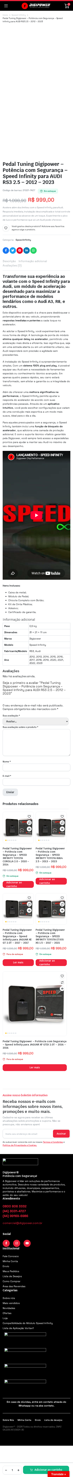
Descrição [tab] (9, 261)
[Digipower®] (36, 6)
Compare (29, 822)
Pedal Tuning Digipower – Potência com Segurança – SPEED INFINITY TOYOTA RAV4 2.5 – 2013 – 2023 (50, 855)
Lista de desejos (53, 1420)
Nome (7, 761)
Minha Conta (10, 1261)
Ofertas (7, 1313)
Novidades (9, 1308)
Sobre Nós (8, 1420)
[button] (6, 228)
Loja (5, 1318)
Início (5, 15)
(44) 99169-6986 (15, 1216)
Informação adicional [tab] (33, 261)
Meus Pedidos (11, 1271)
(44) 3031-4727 (14, 1211)
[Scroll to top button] (67, 1460)
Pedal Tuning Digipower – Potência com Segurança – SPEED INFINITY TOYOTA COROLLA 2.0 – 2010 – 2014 (17, 856)
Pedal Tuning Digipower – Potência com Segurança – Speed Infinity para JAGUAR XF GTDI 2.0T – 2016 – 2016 (34, 1044)
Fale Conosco (11, 1256)
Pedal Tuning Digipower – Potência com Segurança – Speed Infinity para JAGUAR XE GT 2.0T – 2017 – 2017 (17, 936)
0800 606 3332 (15, 1206)
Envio (6, 1266)
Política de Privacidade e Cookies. (20, 1145)
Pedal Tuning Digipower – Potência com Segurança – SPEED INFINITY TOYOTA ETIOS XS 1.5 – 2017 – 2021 (50, 936)
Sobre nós (9, 1298)
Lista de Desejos (12, 1276)
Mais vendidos (11, 1303)
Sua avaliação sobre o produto (20, 727)
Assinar (61, 1133)
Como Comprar (11, 1281)
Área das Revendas (14, 1286)
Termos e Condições (53, 1142)
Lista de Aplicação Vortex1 (18, 1328)
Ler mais (18, 962)
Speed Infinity (19, 15)
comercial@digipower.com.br (22, 1223)
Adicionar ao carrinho (48, 1469)
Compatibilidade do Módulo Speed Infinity (28, 1323)
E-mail (7, 775)
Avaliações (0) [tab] (12, 265)
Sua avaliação (11, 715)
